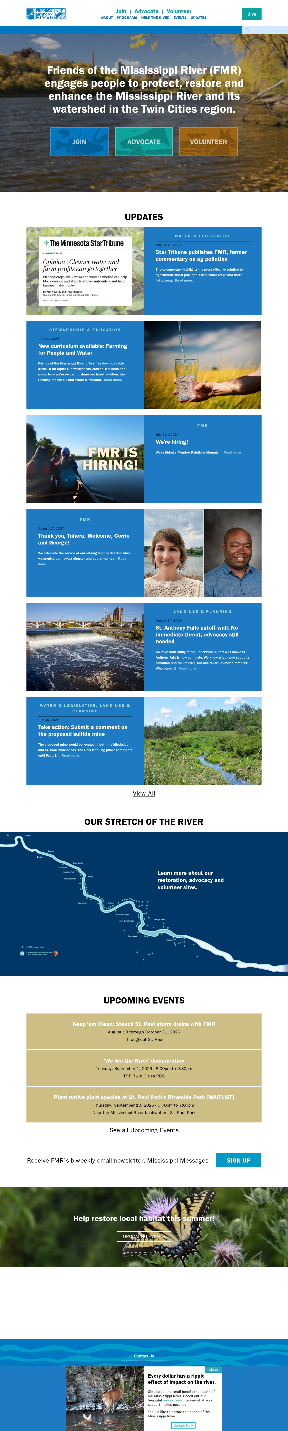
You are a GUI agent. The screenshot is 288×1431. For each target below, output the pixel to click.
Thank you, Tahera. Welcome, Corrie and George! (84, 538)
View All (144, 793)
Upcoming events (144, 1236)
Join (121, 11)
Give (251, 14)
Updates (199, 18)
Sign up (238, 1160)
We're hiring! (172, 441)
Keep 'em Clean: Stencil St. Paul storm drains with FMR (144, 1024)
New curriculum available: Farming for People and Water (82, 349)
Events (180, 18)
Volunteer (179, 11)
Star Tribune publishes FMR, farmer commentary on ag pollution (201, 255)
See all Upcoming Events (144, 1130)
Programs (127, 18)
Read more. (184, 280)
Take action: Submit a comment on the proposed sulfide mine (83, 730)
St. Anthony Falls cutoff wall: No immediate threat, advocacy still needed (197, 634)
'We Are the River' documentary (144, 1060)
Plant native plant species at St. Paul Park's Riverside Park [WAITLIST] (144, 1097)
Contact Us (144, 1356)
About (107, 18)
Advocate (146, 11)
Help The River (155, 18)
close (213, 1370)
